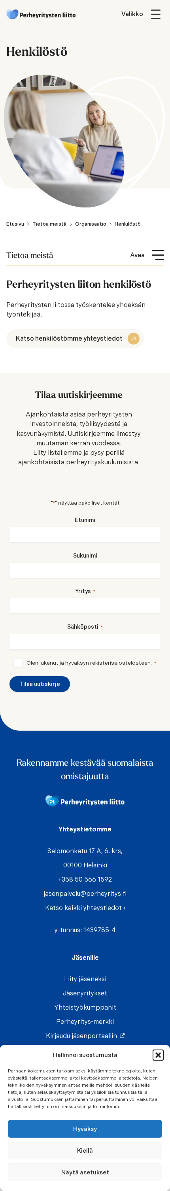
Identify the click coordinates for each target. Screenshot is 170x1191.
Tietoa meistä (29, 255)
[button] (158, 1055)
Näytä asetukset (85, 1172)
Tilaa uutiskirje (39, 684)
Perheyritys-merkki (85, 1021)
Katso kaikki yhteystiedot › (85, 908)
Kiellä (85, 1150)
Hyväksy (85, 1129)
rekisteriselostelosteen (120, 663)
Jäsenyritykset (85, 993)
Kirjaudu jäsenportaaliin (83, 1036)
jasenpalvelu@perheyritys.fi (85, 893)
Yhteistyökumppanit (85, 1007)
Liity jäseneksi (85, 979)
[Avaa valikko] (142, 14)
